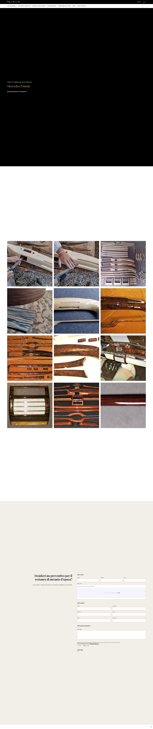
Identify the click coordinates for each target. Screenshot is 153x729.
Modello (102, 577)
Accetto (80, 645)
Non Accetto (87, 645)
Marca (78, 577)
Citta (78, 618)
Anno (125, 577)
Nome (78, 606)
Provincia (114, 618)
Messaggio (79, 629)
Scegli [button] (118, 592)
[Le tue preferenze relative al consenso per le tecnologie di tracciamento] (151, 727)
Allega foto (79, 583)
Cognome (114, 606)
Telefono (79, 611)
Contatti (139, 1)
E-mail (113, 611)
